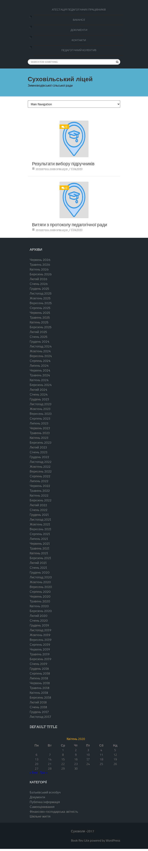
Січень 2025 (38, 337)
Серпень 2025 (40, 308)
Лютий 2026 (38, 279)
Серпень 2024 (40, 361)
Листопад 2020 (41, 577)
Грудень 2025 (39, 289)
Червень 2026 (40, 260)
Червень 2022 (40, 486)
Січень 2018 (38, 707)
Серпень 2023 (40, 418)
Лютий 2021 (38, 563)
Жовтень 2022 (40, 467)
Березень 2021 (40, 558)
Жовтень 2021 (40, 524)
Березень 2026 (41, 274)
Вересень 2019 (40, 640)
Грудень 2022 (39, 457)
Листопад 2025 (40, 293)
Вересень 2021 (40, 529)
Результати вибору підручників (63, 164)
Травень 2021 (39, 548)
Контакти (79, 40)
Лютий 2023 (38, 447)
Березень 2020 (41, 611)
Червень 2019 (40, 649)
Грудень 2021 (39, 515)
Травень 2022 (40, 491)
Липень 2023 (39, 423)
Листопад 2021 (40, 519)
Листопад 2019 (40, 630)
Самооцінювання (42, 807)
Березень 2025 (40, 327)
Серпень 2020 (40, 592)
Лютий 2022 (38, 505)
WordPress (113, 840)
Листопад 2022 (40, 462)
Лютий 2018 (38, 702)
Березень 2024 (41, 385)
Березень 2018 (40, 697)
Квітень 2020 (39, 606)
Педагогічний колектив (78, 50)
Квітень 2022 (39, 495)
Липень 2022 (39, 481)
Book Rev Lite (80, 840)
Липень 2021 (39, 539)
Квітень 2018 (39, 693)
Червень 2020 (40, 596)
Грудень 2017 (39, 712)
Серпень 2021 (40, 534)
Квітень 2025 (39, 322)
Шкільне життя (40, 816)
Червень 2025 (40, 313)
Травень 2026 (40, 264)
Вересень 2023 (41, 414)
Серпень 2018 (40, 673)
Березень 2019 (40, 659)
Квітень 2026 (39, 269)
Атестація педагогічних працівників (79, 9)
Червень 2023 (40, 428)
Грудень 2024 (39, 341)
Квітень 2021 (39, 553)
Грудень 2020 (40, 572)
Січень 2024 (39, 394)
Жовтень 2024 (40, 351)
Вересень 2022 (41, 471)
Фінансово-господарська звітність (54, 811)
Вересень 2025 (41, 303)
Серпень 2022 (40, 476)
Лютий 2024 (38, 390)
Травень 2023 (40, 433)
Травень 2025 (40, 317)
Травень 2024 (40, 375)
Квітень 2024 (39, 380)
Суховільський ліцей (60, 78)
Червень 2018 (40, 683)
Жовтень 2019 (40, 635)
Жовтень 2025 (40, 298)
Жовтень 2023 (40, 409)
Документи (79, 30)
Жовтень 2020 (40, 582)
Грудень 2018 (39, 669)
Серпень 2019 (40, 644)
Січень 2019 (38, 664)
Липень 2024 (39, 365)
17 (88, 759)
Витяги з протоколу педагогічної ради (69, 225)
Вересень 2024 (41, 356)
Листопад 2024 (41, 346)
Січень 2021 (38, 568)
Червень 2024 (40, 370)
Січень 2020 (39, 620)
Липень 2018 (39, 678)
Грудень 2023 (39, 399)
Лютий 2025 (38, 332)
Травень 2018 (40, 688)
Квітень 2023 (39, 438)
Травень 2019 (40, 654)
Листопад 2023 (40, 404)
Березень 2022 (40, 500)
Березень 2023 (40, 442)
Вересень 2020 (41, 587)
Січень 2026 (39, 284)
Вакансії (79, 20)
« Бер (34, 772)
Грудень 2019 (39, 625)
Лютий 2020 (38, 616)
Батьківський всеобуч (45, 792)
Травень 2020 (40, 601)
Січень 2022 (38, 510)
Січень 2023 (38, 452)
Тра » (43, 772)
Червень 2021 (40, 543)
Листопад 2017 (40, 717)
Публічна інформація (52, 169)
